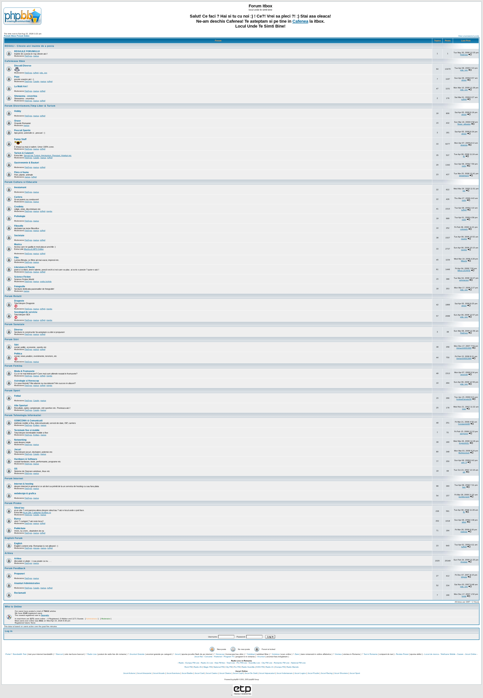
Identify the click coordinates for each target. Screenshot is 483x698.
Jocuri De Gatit (251, 673)
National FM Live (298, 663)
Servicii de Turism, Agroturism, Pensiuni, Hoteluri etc (48, 155)
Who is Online (13, 606)
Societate (19, 235)
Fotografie (19, 286)
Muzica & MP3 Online (34, 249)
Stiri (16, 344)
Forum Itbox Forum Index (16, 36)
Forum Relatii (13, 296)
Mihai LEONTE (464, 270)
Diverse (18, 329)
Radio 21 (270, 667)
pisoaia (36, 548)
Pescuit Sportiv (22, 130)
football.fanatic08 (463, 399)
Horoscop (220, 654)
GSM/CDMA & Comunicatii (28, 420)
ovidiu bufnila (46, 281)
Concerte (208, 657)
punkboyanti (464, 497)
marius (36, 56)
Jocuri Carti (199, 673)
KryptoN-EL (464, 443)
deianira (464, 145)
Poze (16, 76)
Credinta (18, 206)
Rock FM (188, 667)
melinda (464, 532)
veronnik (464, 374)
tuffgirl (35, 73)
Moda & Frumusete (24, 371)
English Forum (14, 538)
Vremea (338, 654)
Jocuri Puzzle (313, 673)
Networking (20, 440)
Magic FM (208, 667)
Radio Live (92, 654)
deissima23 (464, 176)
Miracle (464, 261)
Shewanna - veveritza (25, 96)
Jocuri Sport (355, 673)
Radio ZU (198, 667)
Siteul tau (19, 507)
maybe (49, 211)
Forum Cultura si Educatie (21, 182)
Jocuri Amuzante (144, 673)
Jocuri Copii (238, 673)
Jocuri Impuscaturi (267, 673)
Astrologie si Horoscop (26, 380)
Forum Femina (13, 366)
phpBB (235, 679)
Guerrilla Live (254, 663)
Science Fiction (22, 277)
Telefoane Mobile (448, 654)
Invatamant (20, 187)
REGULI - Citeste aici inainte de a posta (29, 46)
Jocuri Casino (212, 673)
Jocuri (17, 449)
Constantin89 (464, 424)
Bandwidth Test (19, 654)
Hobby (17, 111)
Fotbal (17, 396)
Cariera (18, 197)
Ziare (297, 654)
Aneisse (464, 562)
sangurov (464, 433)
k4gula (464, 577)
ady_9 (464, 462)
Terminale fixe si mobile (26, 430)
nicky (464, 166)
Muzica (18, 244)
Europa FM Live (192, 663)
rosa (464, 409)
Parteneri (218, 657)
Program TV (229, 657)
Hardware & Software (25, 459)
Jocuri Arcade (159, 673)
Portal (8, 654)
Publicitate (19, 528)
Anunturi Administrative (27, 583)
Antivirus (275, 654)
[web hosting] (242, 694)
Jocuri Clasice (225, 673)
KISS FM (260, 667)
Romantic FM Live (281, 663)
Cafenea (300, 21)
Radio (181, 663)
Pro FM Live (242, 663)
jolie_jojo (43, 73)
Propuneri (19, 573)
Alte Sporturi (21, 405)
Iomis (464, 596)
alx (464, 472)
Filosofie (18, 226)
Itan (464, 487)
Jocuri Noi (198, 657)
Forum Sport (12, 390)
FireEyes (28, 56)
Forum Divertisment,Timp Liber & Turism (30, 106)
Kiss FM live (220, 663)
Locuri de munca (431, 654)
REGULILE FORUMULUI (27, 51)
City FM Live (267, 663)
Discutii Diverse (22, 65)
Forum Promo (13, 503)
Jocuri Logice (300, 673)
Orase (17, 120)
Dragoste (19, 300)
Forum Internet (14, 478)
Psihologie (19, 216)
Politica (18, 353)
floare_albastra (464, 124)
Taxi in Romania (370, 654)
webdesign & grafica (25, 493)
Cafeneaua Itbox (15, 61)
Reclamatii (20, 593)
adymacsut (464, 280)
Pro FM (237, 667)
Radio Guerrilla (248, 667)
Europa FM (280, 667)
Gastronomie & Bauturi (26, 162)
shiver (464, 80)
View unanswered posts (468, 36)
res (464, 191)
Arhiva (9, 553)
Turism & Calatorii (23, 153)
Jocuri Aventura (173, 673)
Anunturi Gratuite (137, 654)
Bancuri (59, 654)
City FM (229, 667)
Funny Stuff (20, 139)
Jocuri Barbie (187, 673)
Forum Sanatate (15, 324)
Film (16, 257)
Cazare (460, 654)
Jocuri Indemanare (284, 673)
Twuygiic (45, 615)
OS (15, 468)
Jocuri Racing (326, 673)
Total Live (231, 663)
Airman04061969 (463, 348)
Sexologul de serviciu (25, 312)
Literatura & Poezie (24, 267)
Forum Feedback (15, 568)
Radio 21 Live (207, 663)
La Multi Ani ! (21, 86)
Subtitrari (251, 654)
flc (464, 156)
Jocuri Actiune (129, 673)
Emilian (36, 425)
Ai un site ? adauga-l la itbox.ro (37, 512)
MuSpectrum (463, 453)
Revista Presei (402, 654)
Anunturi (261, 657)
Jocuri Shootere (341, 673)
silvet (464, 522)
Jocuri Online (470, 654)
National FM (219, 667)
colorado (464, 229)
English (18, 543)
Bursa (17, 518)
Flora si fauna (21, 172)
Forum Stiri (12, 339)
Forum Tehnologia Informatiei (23, 415)
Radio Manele (293, 667)
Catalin (36, 81)
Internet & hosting (23, 484)
